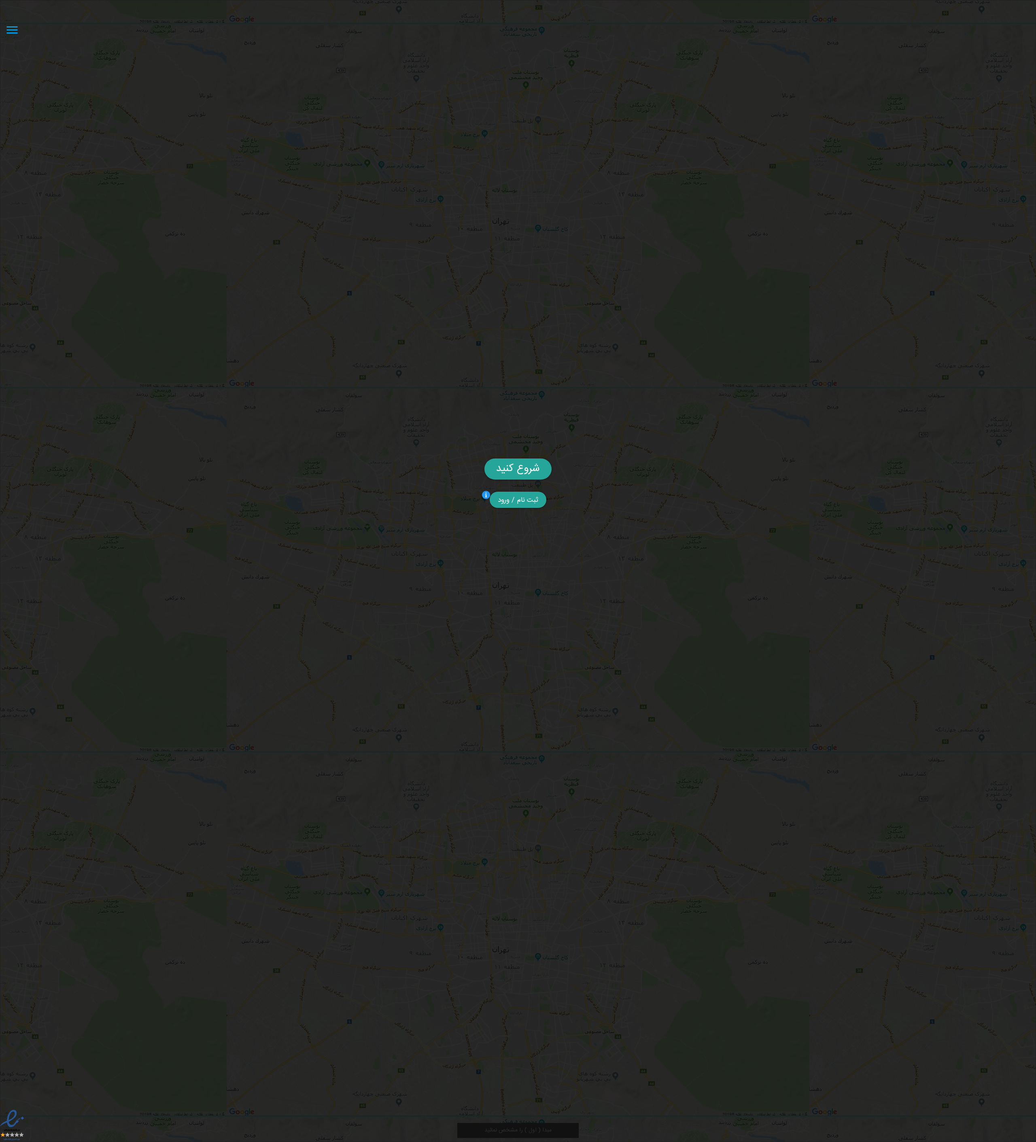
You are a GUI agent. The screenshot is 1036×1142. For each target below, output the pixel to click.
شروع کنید (518, 469)
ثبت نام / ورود (518, 500)
